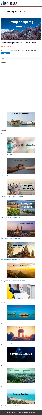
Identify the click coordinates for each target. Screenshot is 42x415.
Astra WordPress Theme (30, 412)
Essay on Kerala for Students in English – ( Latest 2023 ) (12, 322)
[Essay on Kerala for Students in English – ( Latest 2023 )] (21, 312)
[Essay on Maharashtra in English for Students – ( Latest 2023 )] (21, 270)
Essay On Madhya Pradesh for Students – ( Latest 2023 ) (12, 259)
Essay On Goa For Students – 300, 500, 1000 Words (11, 405)
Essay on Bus (3, 133)
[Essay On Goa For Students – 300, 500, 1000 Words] (21, 396)
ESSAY (2, 46)
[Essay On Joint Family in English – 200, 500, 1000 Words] (21, 187)
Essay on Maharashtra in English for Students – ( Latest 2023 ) (13, 280)
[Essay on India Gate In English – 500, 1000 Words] (21, 333)
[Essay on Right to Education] (21, 145)
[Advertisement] (21, 72)
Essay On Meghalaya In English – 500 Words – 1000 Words (12, 384)
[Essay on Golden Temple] (21, 119)
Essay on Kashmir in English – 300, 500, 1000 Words (11, 217)
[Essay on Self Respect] (21, 166)
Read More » (5, 53)
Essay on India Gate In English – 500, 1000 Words (11, 343)
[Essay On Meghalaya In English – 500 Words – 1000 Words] (21, 375)
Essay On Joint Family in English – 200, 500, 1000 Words (12, 196)
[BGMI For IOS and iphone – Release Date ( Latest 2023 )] (21, 354)
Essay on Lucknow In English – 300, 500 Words (10, 238)
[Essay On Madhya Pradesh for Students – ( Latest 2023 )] (21, 249)
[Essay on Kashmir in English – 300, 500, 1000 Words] (21, 208)
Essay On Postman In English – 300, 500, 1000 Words (11, 301)
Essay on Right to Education (6, 154)
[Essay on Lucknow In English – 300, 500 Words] (21, 229)
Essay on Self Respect (5, 175)
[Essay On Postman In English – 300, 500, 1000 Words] (21, 291)
